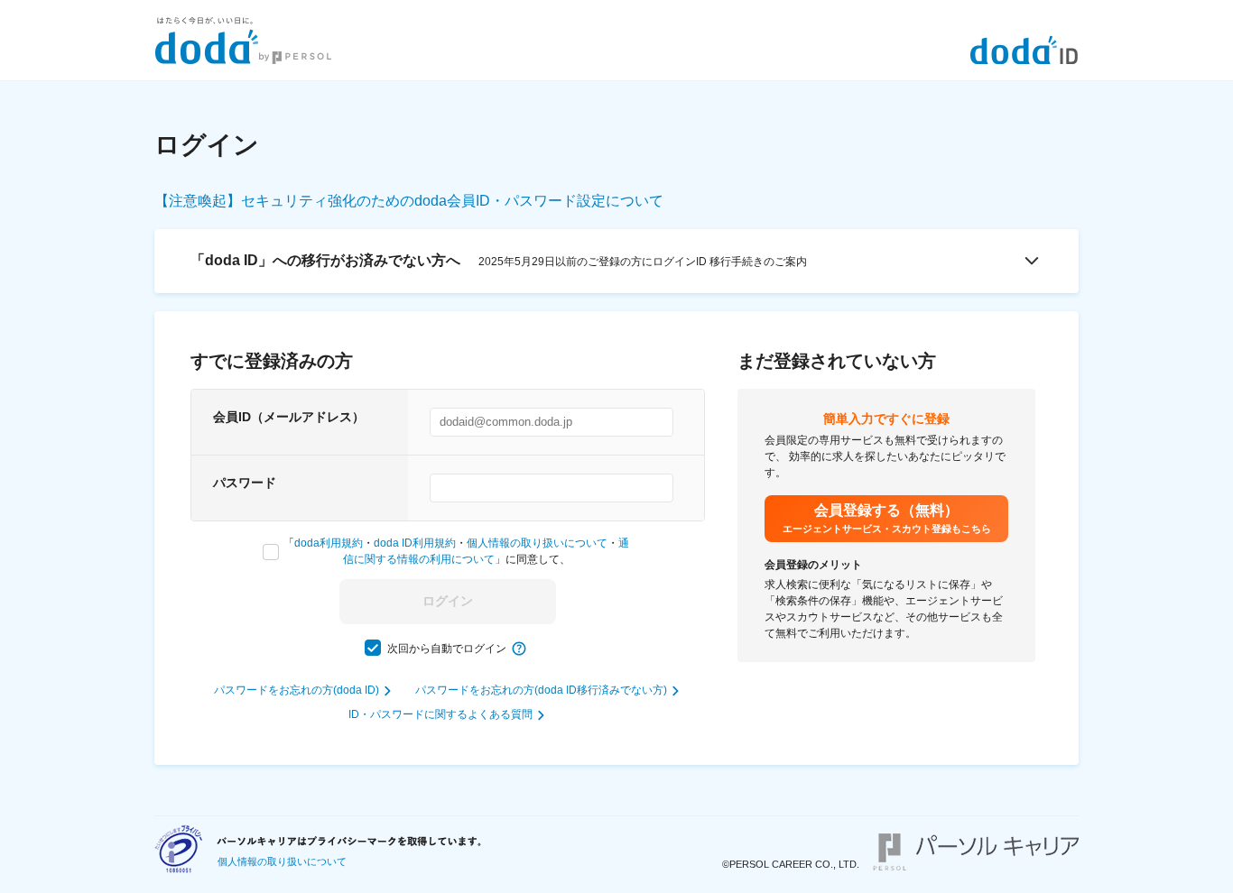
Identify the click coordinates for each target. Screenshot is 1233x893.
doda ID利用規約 (415, 543)
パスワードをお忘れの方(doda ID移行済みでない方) (541, 690)
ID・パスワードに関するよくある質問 (440, 714)
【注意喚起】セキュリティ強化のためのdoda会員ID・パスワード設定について (408, 200)
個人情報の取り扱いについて (537, 543)
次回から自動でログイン (447, 648)
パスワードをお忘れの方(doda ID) (296, 690)
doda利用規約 (328, 543)
